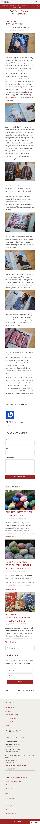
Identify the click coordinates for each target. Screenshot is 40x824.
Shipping (8, 711)
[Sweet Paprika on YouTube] (10, 731)
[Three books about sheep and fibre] (20, 602)
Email (8, 448)
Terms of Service (10, 718)
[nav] (5, 2)
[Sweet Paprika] (20, 12)
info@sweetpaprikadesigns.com (15, 765)
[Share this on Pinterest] (18, 404)
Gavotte (11, 523)
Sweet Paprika (22, 821)
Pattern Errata (10, 707)
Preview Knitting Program (13, 781)
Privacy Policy (9, 722)
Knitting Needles (10, 813)
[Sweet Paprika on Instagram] (17, 731)
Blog (6, 785)
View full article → (11, 537)
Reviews (13, 21)
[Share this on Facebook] (15, 404)
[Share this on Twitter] (11, 404)
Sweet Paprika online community (16, 777)
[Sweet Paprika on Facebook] (6, 731)
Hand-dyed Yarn (10, 798)
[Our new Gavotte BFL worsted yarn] (20, 500)
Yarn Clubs (9, 802)
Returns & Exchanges (12, 715)
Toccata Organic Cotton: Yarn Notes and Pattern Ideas (18, 565)
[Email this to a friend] (25, 404)
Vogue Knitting (10, 380)
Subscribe (20, 682)
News (7, 21)
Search (7, 725)
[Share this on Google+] (21, 404)
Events (7, 774)
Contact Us (8, 788)
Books (7, 614)
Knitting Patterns (10, 806)
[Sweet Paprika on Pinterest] (13, 731)
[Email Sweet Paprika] (20, 731)
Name (8, 439)
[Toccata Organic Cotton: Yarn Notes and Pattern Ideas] (20, 549)
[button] (35, 822)
